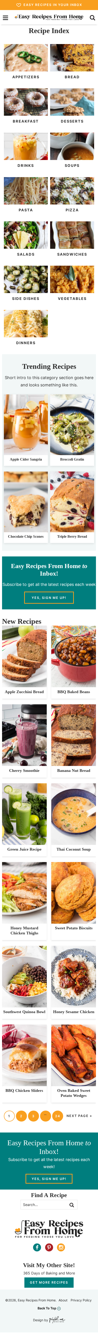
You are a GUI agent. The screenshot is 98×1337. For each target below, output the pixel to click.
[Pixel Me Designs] (56, 1320)
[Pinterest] (49, 1247)
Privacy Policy (81, 1300)
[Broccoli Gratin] (72, 452)
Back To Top (47, 1308)
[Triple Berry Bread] (72, 529)
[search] (92, 17)
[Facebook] (37, 1247)
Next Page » (79, 1116)
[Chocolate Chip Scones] (26, 529)
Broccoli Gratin (72, 459)
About (63, 1300)
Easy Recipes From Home (49, 17)
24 (57, 1116)
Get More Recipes (49, 1282)
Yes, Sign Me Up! (49, 598)
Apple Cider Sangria (26, 459)
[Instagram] (61, 1247)
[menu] (5, 17)
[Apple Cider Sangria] (26, 452)
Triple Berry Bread (72, 536)
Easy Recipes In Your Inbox (52, 5)
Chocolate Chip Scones (26, 536)
